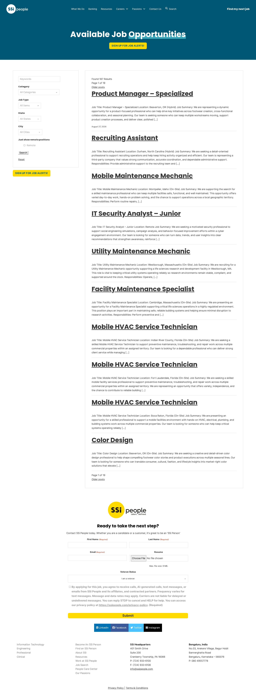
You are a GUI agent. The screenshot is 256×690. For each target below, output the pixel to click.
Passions (137, 9)
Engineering (23, 648)
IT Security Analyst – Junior (136, 213)
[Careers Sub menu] (127, 9)
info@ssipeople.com (141, 669)
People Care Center (86, 669)
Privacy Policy (116, 688)
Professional (24, 652)
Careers (120, 9)
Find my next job (238, 9)
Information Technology (30, 644)
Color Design (112, 440)
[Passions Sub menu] (144, 9)
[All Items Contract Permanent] (29, 105)
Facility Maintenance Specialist (143, 289)
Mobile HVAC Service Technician (144, 326)
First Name (97, 539)
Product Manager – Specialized (142, 93)
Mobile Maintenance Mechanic (142, 175)
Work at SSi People (86, 660)
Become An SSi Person (88, 644)
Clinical (21, 656)
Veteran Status (128, 571)
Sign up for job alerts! (128, 45)
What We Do (77, 9)
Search (172, 9)
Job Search (81, 665)
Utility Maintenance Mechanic (141, 251)
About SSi (80, 652)
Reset (21, 159)
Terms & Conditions (137, 688)
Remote (31, 145)
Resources (106, 9)
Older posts (98, 87)
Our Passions (82, 673)
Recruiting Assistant (125, 137)
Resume (158, 552)
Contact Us (155, 9)
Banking (92, 9)
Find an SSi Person (86, 648)
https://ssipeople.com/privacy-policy (123, 605)
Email (97, 552)
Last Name (158, 539)
